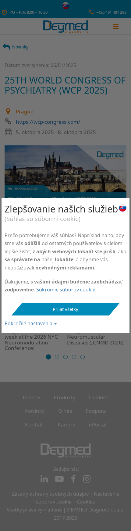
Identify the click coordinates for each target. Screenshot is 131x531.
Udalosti (98, 397)
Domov (31, 397)
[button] (48, 357)
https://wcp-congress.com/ (48, 121)
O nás (65, 410)
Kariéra (67, 424)
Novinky (20, 47)
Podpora (96, 410)
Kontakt (34, 424)
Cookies (86, 501)
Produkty (65, 397)
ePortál (97, 424)
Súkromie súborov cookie (65, 289)
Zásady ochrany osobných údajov (50, 493)
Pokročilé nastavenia (29, 323)
